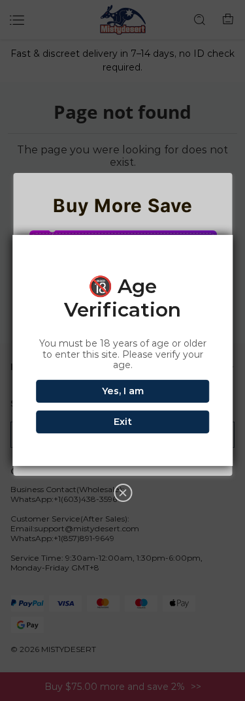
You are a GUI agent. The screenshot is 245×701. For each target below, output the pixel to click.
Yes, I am (123, 391)
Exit (123, 422)
